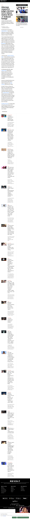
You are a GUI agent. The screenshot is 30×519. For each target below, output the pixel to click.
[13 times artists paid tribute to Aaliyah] (3, 318)
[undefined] (22, 10)
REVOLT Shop (23, 490)
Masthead (12, 488)
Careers (12, 491)
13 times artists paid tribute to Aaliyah (10, 320)
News (8, 166)
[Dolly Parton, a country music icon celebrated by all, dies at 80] (3, 428)
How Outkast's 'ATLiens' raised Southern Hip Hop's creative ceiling (11, 247)
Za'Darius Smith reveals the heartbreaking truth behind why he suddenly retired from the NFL (11, 191)
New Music (9, 148)
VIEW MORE (21, 27)
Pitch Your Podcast (3, 490)
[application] (22, 510)
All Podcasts (3, 488)
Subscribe (22, 487)
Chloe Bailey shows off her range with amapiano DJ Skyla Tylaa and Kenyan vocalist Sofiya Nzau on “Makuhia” (11, 153)
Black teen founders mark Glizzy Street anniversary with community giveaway (21, 14)
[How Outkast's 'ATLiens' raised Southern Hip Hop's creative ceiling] (3, 244)
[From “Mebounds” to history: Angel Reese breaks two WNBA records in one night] (3, 412)
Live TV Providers (3, 489)
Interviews (9, 370)
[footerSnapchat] (14, 505)
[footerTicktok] (12, 505)
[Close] (29, 514)
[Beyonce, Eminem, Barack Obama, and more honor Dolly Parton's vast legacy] (3, 302)
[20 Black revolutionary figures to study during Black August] (3, 115)
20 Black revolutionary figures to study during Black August (10, 118)
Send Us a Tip (13, 489)
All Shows (2, 487)
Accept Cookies (14, 517)
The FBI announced (4, 103)
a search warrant (6, 92)
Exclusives (9, 280)
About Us (12, 487)
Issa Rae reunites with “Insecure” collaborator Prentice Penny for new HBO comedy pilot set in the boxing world (11, 357)
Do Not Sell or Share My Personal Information (23, 517)
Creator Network (3, 491)
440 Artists (2, 492)
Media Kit (12, 490)
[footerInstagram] (10, 505)
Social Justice (10, 462)
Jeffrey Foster (3, 70)
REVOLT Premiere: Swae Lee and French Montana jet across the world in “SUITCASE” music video (11, 398)
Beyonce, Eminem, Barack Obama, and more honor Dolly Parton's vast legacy (11, 306)
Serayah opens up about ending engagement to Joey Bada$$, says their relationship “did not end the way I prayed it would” (11, 448)
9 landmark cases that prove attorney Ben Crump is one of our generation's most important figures (11, 467)
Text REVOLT (22, 489)
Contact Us (22, 488)
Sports (9, 330)
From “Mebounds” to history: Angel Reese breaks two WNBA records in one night (11, 415)
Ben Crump (3, 43)
